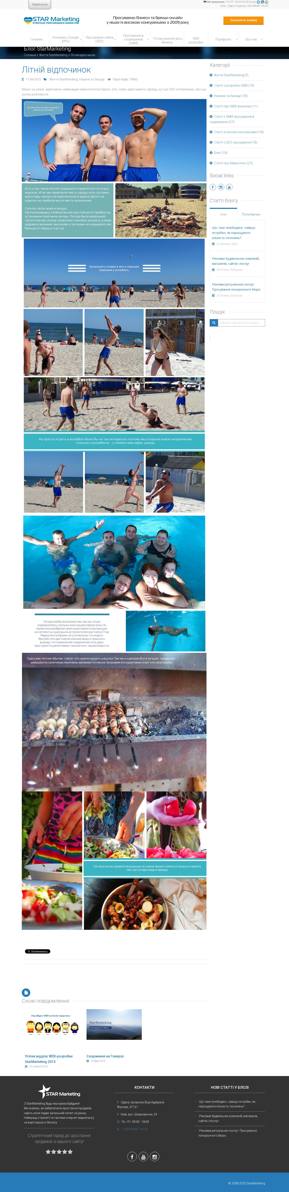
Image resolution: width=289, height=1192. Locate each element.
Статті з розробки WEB (231, 85)
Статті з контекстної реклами (235, 132)
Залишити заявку (243, 20)
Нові (223, 214)
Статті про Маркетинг (230, 163)
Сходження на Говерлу (105, 1056)
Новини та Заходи (92, 79)
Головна (36, 39)
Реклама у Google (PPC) (66, 39)
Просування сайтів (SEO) (100, 39)
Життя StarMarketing (53, 55)
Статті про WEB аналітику (232, 106)
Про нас (254, 39)
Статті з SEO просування (232, 142)
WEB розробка (196, 40)
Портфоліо (226, 39)
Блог (217, 152)
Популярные (251, 214)
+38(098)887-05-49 (135, 1129)
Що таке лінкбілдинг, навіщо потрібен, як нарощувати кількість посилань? (233, 232)
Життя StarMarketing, (64, 79)
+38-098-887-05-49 (257, 5)
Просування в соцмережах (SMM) (136, 39)
